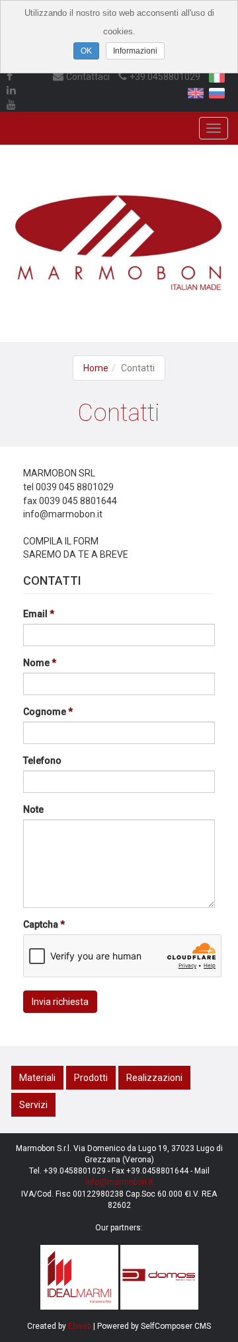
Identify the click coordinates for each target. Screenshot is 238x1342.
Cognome (44, 711)
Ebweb (79, 1326)
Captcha (40, 924)
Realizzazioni (154, 1077)
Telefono (42, 760)
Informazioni (135, 51)
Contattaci (88, 76)
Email (35, 614)
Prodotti (91, 1077)
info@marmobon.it (119, 1182)
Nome (36, 662)
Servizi (33, 1105)
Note (33, 809)
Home (95, 368)
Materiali (37, 1077)
